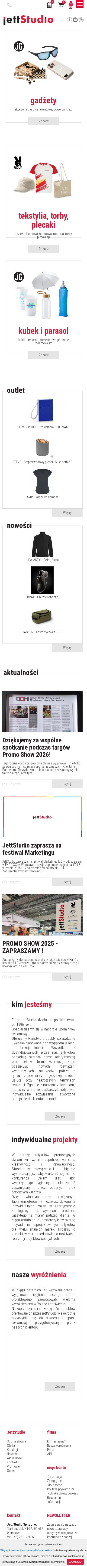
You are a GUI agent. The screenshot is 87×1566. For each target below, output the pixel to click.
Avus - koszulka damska (42, 497)
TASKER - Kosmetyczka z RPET (43, 632)
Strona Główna (16, 1441)
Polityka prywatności (60, 1489)
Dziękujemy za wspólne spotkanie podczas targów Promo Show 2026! (36, 747)
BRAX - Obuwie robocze (42, 597)
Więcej (67, 513)
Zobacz (43, 121)
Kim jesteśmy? (56, 1441)
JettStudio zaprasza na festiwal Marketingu (31, 849)
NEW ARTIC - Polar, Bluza (42, 560)
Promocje (13, 1466)
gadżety (43, 100)
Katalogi (12, 1450)
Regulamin (54, 1497)
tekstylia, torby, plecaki (43, 220)
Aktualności (14, 1458)
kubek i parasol (43, 331)
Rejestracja (55, 1476)
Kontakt (12, 1462)
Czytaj (67, 784)
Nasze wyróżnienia (59, 1445)
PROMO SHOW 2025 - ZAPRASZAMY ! (30, 947)
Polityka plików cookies (63, 1493)
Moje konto (55, 1485)
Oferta (11, 1445)
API (49, 1454)
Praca (51, 1450)
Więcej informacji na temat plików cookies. (26, 1550)
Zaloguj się (54, 1481)
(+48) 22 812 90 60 (10, 4)
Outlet (11, 1470)
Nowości (12, 1454)
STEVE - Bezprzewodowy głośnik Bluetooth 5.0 (42, 462)
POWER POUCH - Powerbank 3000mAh (42, 427)
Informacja (54, 1502)
